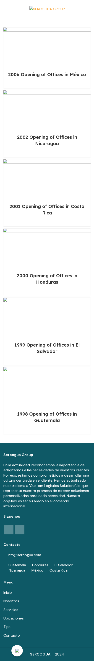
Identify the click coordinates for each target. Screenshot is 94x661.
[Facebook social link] (8, 529)
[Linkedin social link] (19, 529)
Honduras (40, 565)
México (37, 570)
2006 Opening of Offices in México (47, 74)
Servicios (10, 609)
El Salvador (64, 565)
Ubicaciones (13, 618)
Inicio (7, 592)
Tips (6, 626)
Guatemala (17, 565)
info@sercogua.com (24, 555)
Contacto (11, 635)
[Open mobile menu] (5, 9)
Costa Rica (59, 570)
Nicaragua (17, 570)
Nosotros (11, 601)
